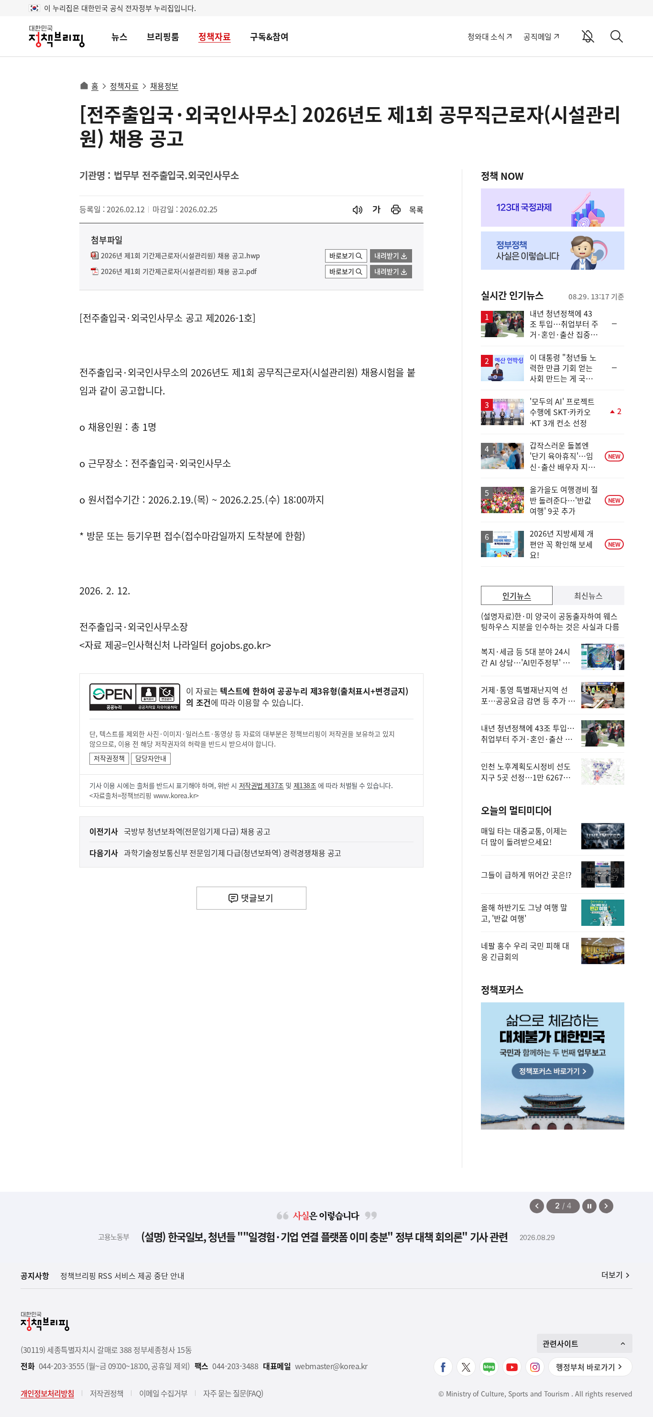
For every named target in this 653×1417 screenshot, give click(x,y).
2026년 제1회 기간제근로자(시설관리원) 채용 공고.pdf (179, 271)
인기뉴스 (516, 595)
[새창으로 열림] (396, 210)
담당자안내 (150, 758)
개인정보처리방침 (47, 1393)
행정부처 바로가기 (585, 1367)
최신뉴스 (588, 595)
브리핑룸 (163, 36)
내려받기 (386, 255)
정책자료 (214, 36)
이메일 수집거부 (163, 1393)
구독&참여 (269, 36)
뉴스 (119, 36)
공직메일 (537, 36)
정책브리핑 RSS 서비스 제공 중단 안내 (122, 1275)
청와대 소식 (486, 36)
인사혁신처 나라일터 (167, 645)
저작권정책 (109, 758)
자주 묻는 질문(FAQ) (233, 1393)
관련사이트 (560, 1343)
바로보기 (341, 255)
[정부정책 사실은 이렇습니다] (552, 250)
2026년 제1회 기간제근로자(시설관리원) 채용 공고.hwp (180, 256)
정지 (589, 1206)
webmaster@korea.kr (331, 1366)
